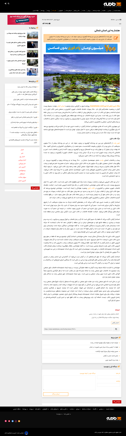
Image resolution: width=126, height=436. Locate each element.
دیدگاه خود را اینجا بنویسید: (87, 373)
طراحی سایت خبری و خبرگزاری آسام (14, 433)
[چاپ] (47, 23)
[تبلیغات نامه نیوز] (82, 48)
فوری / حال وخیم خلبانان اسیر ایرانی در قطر (24, 117)
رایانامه (118, 381)
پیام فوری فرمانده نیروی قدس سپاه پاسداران (24, 122)
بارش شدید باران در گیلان (110, 356)
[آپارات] (6, 421)
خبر (22, 153)
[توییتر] (46, 23)
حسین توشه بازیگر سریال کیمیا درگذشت (106, 351)
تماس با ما (67, 414)
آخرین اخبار (22, 181)
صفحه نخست (117, 11)
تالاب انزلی (91, 188)
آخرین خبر (22, 167)
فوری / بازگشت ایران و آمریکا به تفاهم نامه (24, 127)
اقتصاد (104, 11)
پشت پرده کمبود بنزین (111, 360)
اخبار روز (22, 156)
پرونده (48, 11)
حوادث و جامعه (96, 11)
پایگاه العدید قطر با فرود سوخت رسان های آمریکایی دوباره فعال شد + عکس (24, 93)
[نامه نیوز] (112, 4)
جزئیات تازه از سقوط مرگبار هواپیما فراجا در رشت (104, 343)
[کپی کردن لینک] (116, 329)
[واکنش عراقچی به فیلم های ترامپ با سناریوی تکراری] (32, 44)
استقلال (22, 174)
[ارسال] (49, 23)
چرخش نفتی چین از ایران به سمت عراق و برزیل (23, 112)
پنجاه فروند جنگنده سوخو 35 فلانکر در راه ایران (105, 317)
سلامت (83, 11)
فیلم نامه (54, 11)
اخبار (22, 149)
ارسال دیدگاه (55, 394)
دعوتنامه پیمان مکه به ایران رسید (27, 87)
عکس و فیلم (77, 11)
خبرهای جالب (68, 11)
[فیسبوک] (44, 23)
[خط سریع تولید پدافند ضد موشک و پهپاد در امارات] (32, 35)
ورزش (89, 11)
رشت (101, 160)
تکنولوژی (61, 11)
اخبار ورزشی (22, 160)
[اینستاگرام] (16, 421)
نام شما (118, 373)
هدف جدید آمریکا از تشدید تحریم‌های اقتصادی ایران (23, 141)
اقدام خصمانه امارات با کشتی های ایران (25, 99)
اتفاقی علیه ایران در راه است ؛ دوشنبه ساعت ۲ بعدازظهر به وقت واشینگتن (23, 133)
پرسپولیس (22, 170)
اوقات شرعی (36, 11)
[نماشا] (9, 421)
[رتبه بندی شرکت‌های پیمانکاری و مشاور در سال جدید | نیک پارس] (32, 72)
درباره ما (59, 414)
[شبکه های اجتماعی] (5, 3)
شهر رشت (116, 143)
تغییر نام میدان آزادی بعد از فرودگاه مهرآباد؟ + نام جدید (22, 105)
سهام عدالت (22, 177)
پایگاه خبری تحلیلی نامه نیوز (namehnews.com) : (104, 106)
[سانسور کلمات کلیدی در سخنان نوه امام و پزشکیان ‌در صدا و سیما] (32, 53)
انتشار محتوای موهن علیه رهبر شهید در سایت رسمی (104, 314)
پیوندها (43, 11)
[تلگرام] (43, 23)
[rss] (19, 421)
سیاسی (110, 11)
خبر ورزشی (22, 163)
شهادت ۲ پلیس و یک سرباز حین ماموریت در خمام (104, 347)
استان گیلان (61, 106)
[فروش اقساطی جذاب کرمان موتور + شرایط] (32, 63)
